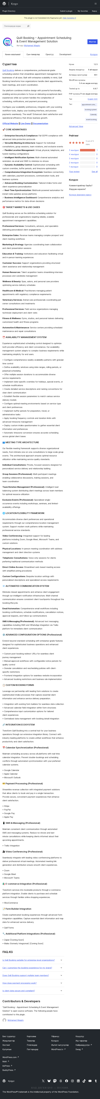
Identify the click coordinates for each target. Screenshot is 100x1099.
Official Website (10, 123)
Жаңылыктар (8, 1041)
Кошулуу (80, 1036)
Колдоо (94, 54)
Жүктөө (92, 42)
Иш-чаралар (81, 1041)
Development (65, 54)
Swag (79, 1049)
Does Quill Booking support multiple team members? (25, 975)
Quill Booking (8, 70)
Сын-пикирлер (33, 54)
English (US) (93, 99)
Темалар (31, 1041)
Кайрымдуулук (84, 1045)
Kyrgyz (11, 1081)
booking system (91, 109)
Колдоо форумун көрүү (80, 195)
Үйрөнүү (55, 1036)
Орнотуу (50, 54)
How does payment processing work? (19, 983)
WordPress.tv (58, 1049)
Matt (5, 1061)
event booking (91, 119)
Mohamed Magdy (32, 45)
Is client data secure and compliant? (18, 991)
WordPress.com (10, 1057)
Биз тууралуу (8, 1036)
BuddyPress (9, 1070)
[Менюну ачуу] (96, 3)
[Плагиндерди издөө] (28, 26)
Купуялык (6, 1049)
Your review (74, 171)
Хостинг (6, 1045)
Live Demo (26, 123)
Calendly (93, 114)
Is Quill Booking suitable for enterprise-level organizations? (28, 960)
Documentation (40, 123)
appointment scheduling (89, 105)
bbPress (7, 1066)
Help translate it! (69, 18)
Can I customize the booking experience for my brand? (27, 968)
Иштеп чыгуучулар (60, 1045)
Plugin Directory (8, 11)
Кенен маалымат (13, 54)
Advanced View (76, 126)
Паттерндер (32, 1049)
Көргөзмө (31, 1036)
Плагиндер (32, 1045)
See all (95, 171)
